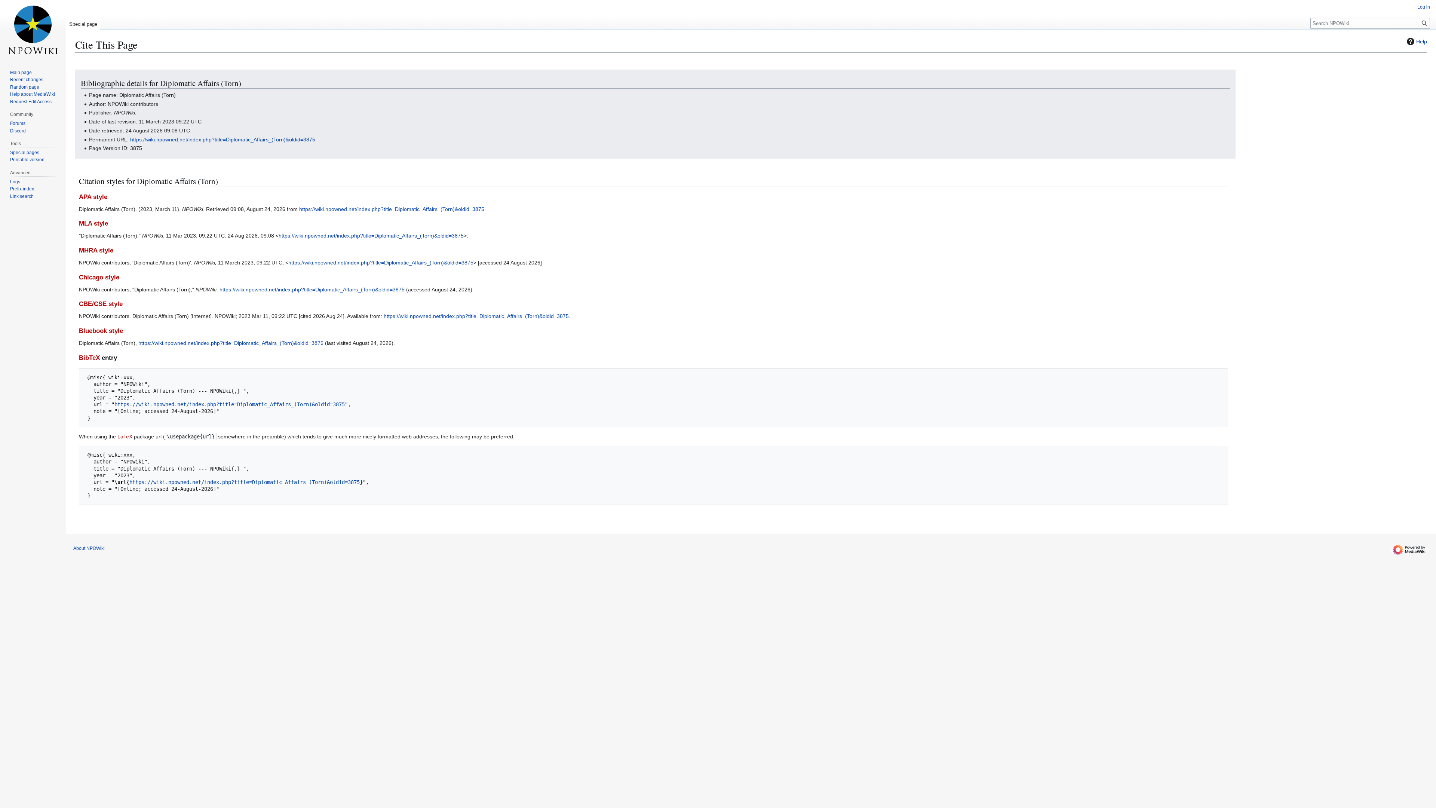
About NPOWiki (89, 548)
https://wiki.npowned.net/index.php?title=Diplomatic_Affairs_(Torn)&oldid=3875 (222, 140)
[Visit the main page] (33, 30)
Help (1421, 42)
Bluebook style (101, 330)
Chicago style (99, 277)
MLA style (93, 223)
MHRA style (96, 250)
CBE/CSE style (101, 303)
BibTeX (89, 357)
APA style (93, 197)
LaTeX (124, 437)
